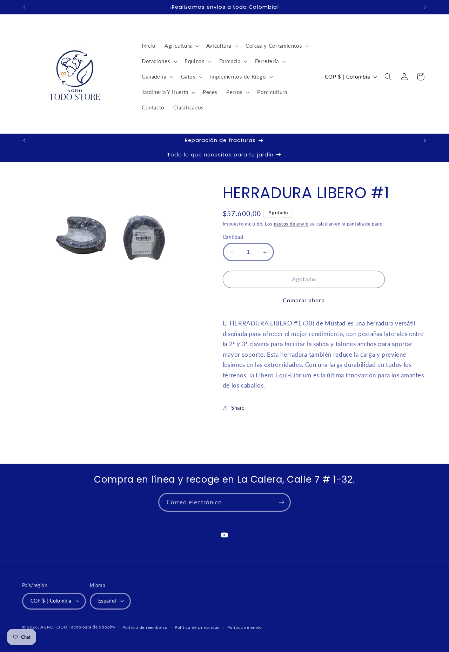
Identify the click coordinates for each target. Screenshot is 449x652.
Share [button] (238, 407)
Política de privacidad (197, 627)
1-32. (344, 479)
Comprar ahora (304, 300)
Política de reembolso (144, 627)
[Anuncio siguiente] (425, 7)
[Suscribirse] (282, 502)
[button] (181, 46)
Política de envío (244, 627)
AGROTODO (53, 627)
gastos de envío (291, 224)
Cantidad (233, 237)
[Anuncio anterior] (24, 7)
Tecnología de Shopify (92, 627)
